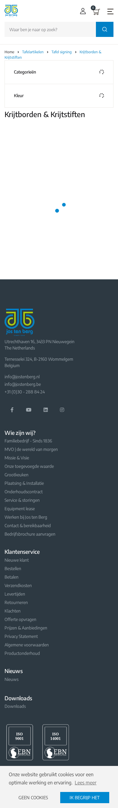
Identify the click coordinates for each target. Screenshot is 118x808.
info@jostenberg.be (23, 384)
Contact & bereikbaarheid (28, 525)
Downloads (15, 706)
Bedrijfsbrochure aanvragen (30, 534)
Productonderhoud (22, 653)
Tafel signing (62, 52)
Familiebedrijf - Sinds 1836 (28, 440)
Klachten (13, 610)
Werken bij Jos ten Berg (26, 517)
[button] (81, 11)
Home (9, 52)
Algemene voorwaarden (27, 644)
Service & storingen (22, 500)
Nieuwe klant (17, 560)
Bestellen (13, 568)
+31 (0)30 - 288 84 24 (25, 391)
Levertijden (15, 593)
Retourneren (16, 602)
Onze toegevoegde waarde (29, 466)
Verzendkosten (18, 585)
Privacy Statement (21, 636)
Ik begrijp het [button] (85, 797)
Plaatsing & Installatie (24, 483)
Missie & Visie (17, 457)
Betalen (11, 577)
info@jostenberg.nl (22, 376)
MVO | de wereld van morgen (31, 449)
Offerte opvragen (20, 619)
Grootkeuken (16, 474)
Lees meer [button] (86, 783)
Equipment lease (20, 508)
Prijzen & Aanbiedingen (26, 627)
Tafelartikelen (33, 52)
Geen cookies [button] (33, 797)
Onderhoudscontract (24, 491)
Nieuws (11, 679)
